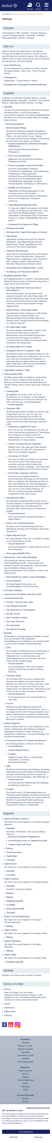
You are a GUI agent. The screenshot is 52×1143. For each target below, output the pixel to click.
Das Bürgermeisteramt (16, 606)
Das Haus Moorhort (15, 621)
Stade (25, 1090)
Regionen (8, 813)
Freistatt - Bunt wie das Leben (19, 602)
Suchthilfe (10, 875)
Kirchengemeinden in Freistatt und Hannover (26, 740)
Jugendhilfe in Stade (25, 1055)
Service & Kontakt (28, 14)
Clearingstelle (12, 391)
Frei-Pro (10, 703)
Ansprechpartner (15, 404)
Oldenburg (25, 1086)
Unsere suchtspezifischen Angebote (24, 444)
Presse (7, 989)
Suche (7, 1004)
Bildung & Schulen (25, 1046)
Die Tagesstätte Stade (16, 327)
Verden (25, 1083)
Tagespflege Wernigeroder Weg (22, 205)
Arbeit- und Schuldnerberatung (20, 523)
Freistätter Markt (13, 675)
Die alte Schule (13, 613)
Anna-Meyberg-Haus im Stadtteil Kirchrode (27, 840)
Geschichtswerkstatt (13, 598)
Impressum (9, 1007)
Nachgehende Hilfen (15, 498)
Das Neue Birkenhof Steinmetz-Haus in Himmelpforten (24, 289)
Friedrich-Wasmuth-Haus (19, 844)
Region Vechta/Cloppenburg (16, 916)
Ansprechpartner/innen (18, 750)
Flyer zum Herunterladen (19, 156)
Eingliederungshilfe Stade (15, 275)
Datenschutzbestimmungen (38, 1108)
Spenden (30, 9)
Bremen (25, 1074)
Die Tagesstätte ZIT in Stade (19, 346)
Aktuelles (8, 970)
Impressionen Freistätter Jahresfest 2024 (22, 594)
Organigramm (10, 77)
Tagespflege (11, 236)
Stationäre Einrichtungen (17, 251)
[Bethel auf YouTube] (10, 1024)
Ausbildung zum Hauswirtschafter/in (22, 271)
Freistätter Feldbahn (13, 590)
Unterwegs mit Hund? (18, 456)
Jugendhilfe (25, 1052)
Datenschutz (10, 1011)
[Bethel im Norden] (9, 5)
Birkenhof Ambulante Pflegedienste (24, 837)
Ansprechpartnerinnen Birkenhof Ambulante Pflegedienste (28, 144)
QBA (8, 766)
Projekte (10, 789)
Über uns (8, 46)
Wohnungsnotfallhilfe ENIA (18, 553)
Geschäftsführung (12, 65)
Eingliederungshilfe (14, 901)
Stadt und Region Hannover (16, 818)
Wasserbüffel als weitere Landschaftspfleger (26, 577)
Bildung (9, 848)
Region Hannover (25, 1071)
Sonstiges (10, 860)
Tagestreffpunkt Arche (16, 535)
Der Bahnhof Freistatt (16, 629)
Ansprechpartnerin (16, 513)
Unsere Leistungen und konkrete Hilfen (25, 165)
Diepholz (25, 1077)
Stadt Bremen (10, 864)
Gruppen (12, 754)
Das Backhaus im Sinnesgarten (20, 610)
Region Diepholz (11, 879)
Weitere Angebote (12, 723)
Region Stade (10, 954)
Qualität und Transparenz (19, 187)
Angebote (8, 93)
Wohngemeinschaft (15, 228)
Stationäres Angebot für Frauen (22, 426)
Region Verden (10, 930)
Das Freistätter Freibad (16, 617)
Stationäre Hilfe (13, 408)
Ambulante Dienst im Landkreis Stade (23, 350)
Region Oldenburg (12, 941)
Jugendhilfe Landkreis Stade (17, 370)
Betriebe (8, 633)
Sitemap (39, 14)
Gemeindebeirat (15, 746)
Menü (46, 9)
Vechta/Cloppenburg (25, 1080)
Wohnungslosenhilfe (13, 374)
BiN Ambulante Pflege (16, 128)
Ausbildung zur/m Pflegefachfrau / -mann (24, 268)
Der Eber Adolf (12, 625)
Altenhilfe (8, 107)
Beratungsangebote (15, 124)
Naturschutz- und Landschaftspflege (20, 557)
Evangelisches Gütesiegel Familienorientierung (25, 84)
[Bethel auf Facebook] (4, 1024)
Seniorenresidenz (14, 852)
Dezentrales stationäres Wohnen (23, 473)
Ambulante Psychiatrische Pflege (23, 224)
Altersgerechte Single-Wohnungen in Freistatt (26, 232)
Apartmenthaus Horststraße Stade (21, 310)
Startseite (15, 14)
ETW (8, 647)
